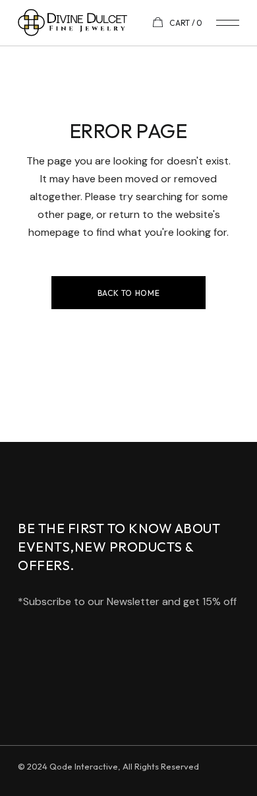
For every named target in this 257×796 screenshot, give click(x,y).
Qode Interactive (83, 766)
